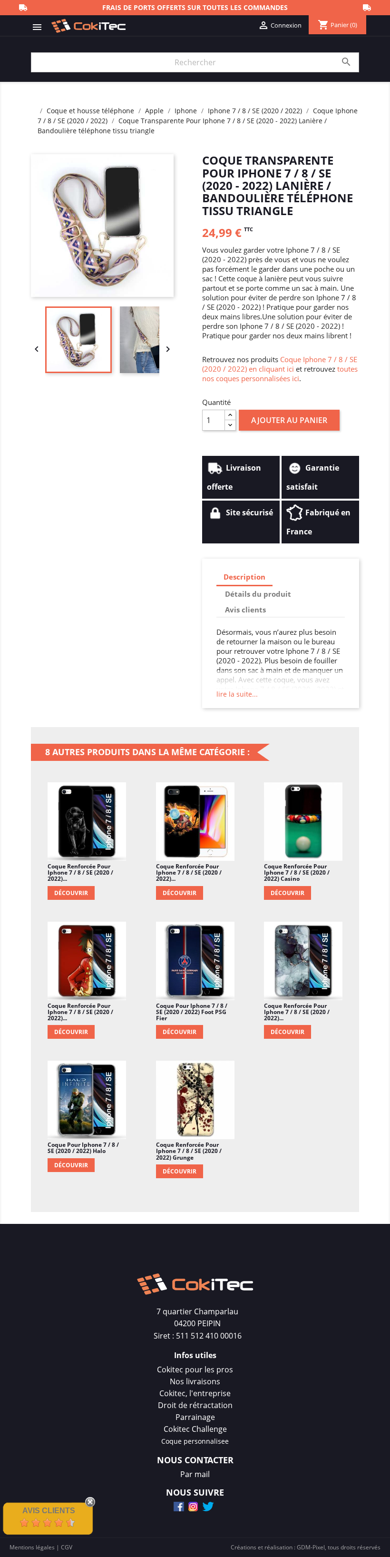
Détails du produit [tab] (258, 594)
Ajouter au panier (289, 420)
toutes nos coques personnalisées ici (280, 373)
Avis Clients (48, 1511)
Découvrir (71, 893)
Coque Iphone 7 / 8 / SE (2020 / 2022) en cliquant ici (279, 364)
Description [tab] (244, 576)
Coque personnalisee (195, 1441)
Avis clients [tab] (245, 609)
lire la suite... (237, 694)
